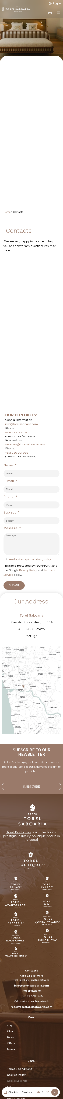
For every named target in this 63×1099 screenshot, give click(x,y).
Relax (10, 1037)
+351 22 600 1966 (31, 996)
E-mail (9, 481)
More (10, 1049)
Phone (9, 497)
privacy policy (43, 559)
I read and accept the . (29, 559)
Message (11, 528)
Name (9, 465)
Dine (10, 1031)
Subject (10, 512)
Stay (9, 1025)
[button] (54, 1092)
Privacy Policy (28, 570)
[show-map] (31, 690)
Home (7, 212)
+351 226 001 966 (16, 452)
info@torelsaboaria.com (21, 424)
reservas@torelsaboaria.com (25, 444)
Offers (11, 1043)
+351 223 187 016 (16, 432)
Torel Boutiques (18, 832)
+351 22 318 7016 (31, 975)
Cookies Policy (16, 1074)
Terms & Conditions (19, 1069)
